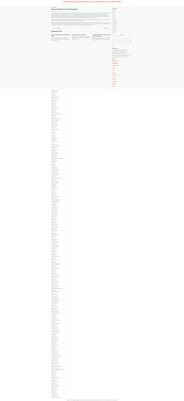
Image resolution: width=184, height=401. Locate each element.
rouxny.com (52, 143)
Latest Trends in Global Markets (79, 34)
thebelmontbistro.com (54, 207)
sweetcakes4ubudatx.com (55, 242)
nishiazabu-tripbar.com (54, 202)
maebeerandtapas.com (54, 297)
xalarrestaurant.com (54, 354)
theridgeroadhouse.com (54, 100)
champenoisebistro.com (54, 296)
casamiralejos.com (53, 161)
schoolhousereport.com (54, 172)
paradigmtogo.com (53, 228)
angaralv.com (53, 132)
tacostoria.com (53, 192)
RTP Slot (113, 86)
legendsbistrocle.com (54, 241)
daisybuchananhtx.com (54, 175)
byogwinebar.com (53, 216)
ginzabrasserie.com (54, 254)
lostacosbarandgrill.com (54, 224)
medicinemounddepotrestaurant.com (56, 355)
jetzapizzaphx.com (53, 378)
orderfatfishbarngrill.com (54, 309)
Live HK (113, 72)
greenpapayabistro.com (54, 274)
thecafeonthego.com (54, 213)
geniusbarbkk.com (53, 308)
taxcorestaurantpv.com (54, 337)
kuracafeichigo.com (54, 371)
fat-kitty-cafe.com (53, 372)
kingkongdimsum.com (54, 286)
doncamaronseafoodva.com (55, 331)
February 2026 (114, 20)
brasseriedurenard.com (54, 141)
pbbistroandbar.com (54, 233)
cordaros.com (53, 135)
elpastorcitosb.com (54, 103)
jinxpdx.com (53, 127)
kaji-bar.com (53, 293)
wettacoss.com (53, 190)
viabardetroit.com (53, 185)
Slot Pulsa (114, 79)
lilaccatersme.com (53, 115)
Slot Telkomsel (114, 81)
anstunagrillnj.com (53, 383)
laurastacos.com (53, 279)
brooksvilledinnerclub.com (55, 181)
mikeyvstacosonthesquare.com (55, 173)
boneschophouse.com (54, 167)
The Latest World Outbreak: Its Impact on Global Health (120, 50)
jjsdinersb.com (53, 348)
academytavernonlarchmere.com (56, 320)
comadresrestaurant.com (54, 358)
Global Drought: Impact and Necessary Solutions (119, 51)
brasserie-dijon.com (54, 316)
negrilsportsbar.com (54, 210)
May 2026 (113, 15)
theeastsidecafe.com (54, 303)
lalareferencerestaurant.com (55, 357)
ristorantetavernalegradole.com (55, 201)
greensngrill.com (53, 150)
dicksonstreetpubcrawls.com (55, 199)
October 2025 (114, 27)
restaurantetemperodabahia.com (56, 263)
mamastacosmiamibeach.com (55, 256)
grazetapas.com (53, 262)
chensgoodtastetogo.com (54, 319)
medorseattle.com (53, 222)
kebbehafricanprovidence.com (55, 113)
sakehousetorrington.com (55, 152)
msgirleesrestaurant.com (54, 245)
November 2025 (114, 25)
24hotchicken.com (53, 95)
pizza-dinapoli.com (53, 123)
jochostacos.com (53, 334)
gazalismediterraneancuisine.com (56, 397)
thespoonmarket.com (54, 155)
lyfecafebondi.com (53, 184)
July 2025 (113, 32)
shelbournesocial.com (54, 121)
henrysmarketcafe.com (54, 144)
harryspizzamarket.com (54, 381)
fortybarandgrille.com (54, 124)
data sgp (113, 77)
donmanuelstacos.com (54, 283)
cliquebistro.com (53, 179)
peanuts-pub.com (53, 237)
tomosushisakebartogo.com (55, 384)
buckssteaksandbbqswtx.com (55, 299)
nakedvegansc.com (54, 395)
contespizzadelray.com (54, 126)
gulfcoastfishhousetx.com (55, 306)
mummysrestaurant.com (54, 302)
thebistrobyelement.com (54, 188)
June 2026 (113, 13)
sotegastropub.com (54, 267)
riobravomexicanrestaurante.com (56, 118)
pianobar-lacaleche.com (54, 170)
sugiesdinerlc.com (53, 257)
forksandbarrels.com (54, 205)
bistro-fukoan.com (53, 221)
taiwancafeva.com (53, 109)
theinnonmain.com (54, 106)
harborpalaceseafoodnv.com (55, 196)
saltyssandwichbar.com (54, 234)
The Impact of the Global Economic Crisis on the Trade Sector (101, 35)
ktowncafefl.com (53, 244)
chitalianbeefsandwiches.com (55, 276)
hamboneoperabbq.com (54, 389)
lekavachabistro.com (54, 219)
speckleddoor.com (53, 116)
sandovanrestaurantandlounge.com (56, 366)
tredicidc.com (53, 147)
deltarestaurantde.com (54, 360)
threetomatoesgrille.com (54, 285)
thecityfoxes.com (53, 165)
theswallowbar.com (54, 271)
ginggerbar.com (53, 270)
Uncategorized (53, 7)
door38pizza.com (53, 380)
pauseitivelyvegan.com (54, 394)
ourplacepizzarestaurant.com (55, 377)
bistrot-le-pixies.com (54, 260)
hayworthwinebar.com (54, 326)
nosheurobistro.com (54, 101)
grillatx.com (52, 231)
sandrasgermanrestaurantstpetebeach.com (57, 158)
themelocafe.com (53, 374)
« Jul (113, 46)
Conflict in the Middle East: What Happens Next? (60, 35)
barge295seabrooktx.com (54, 311)
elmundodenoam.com (54, 92)
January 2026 (114, 22)
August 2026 (114, 9)
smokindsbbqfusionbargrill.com (55, 312)
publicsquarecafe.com (54, 280)
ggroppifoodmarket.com (54, 153)
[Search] (131, 4)
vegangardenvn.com (54, 392)
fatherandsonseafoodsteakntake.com (56, 178)
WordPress (115, 400)
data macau (114, 84)
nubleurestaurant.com (54, 351)
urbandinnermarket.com (54, 227)
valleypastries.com (54, 139)
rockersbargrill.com (54, 250)
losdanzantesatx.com (54, 193)
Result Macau (114, 74)
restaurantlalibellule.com (54, 352)
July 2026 (113, 11)
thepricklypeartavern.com (55, 300)
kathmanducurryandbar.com (55, 282)
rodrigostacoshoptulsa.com (55, 291)
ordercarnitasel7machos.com (55, 129)
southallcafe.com (53, 290)
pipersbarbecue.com (54, 214)
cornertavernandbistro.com (55, 332)
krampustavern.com (54, 342)
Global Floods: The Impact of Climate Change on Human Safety (121, 55)
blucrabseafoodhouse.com (55, 247)
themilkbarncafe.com (54, 251)
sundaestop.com (53, 110)
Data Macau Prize (115, 65)
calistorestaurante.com (54, 149)
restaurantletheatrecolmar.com (55, 146)
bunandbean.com (53, 136)
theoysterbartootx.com (54, 294)
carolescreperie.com (54, 156)
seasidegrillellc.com (54, 322)
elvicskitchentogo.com (54, 230)
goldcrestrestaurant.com (54, 363)
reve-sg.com (53, 130)
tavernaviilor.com (53, 277)
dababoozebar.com (53, 343)
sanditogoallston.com (54, 98)
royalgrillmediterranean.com (55, 323)
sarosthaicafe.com (53, 325)
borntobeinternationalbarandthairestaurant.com (58, 369)
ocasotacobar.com (53, 187)
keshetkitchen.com (54, 388)
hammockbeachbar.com (54, 239)
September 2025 (114, 28)
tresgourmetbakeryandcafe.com (55, 268)
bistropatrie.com (53, 176)
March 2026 (114, 18)
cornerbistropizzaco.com (54, 208)
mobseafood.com (53, 198)
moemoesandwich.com (54, 345)
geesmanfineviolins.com (54, 107)
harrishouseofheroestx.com (55, 182)
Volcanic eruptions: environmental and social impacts (119, 56)
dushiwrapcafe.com (54, 211)
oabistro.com (53, 236)
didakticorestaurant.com (54, 365)
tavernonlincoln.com (54, 346)
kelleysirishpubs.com (54, 340)
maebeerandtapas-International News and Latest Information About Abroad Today (92, 2)
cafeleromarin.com (54, 248)
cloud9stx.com (53, 259)
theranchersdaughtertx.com (55, 329)
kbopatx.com (53, 162)
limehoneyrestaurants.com (55, 361)
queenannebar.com (54, 314)
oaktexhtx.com (53, 305)
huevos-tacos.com (53, 225)
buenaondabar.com (54, 204)
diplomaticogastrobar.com (55, 386)
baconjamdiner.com (54, 328)
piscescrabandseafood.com (55, 339)
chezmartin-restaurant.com (55, 169)
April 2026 (113, 16)
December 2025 (114, 23)
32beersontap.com (54, 112)
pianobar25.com (53, 195)
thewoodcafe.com (53, 104)
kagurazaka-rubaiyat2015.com (55, 97)
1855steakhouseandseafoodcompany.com (57, 288)
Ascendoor (107, 400)
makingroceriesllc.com (54, 159)
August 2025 (114, 30)
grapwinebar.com (53, 218)
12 (118, 39)
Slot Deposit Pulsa (115, 63)
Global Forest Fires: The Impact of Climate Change (119, 53)
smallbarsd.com (53, 94)
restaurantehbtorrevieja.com (55, 368)
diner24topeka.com (54, 273)
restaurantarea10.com (54, 138)
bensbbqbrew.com (53, 391)
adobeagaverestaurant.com (55, 349)
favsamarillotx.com (54, 335)
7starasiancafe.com (54, 133)
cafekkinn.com (53, 375)
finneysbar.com (53, 253)
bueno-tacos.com (53, 317)
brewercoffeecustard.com (55, 120)
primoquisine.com (53, 164)
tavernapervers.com (54, 265)
